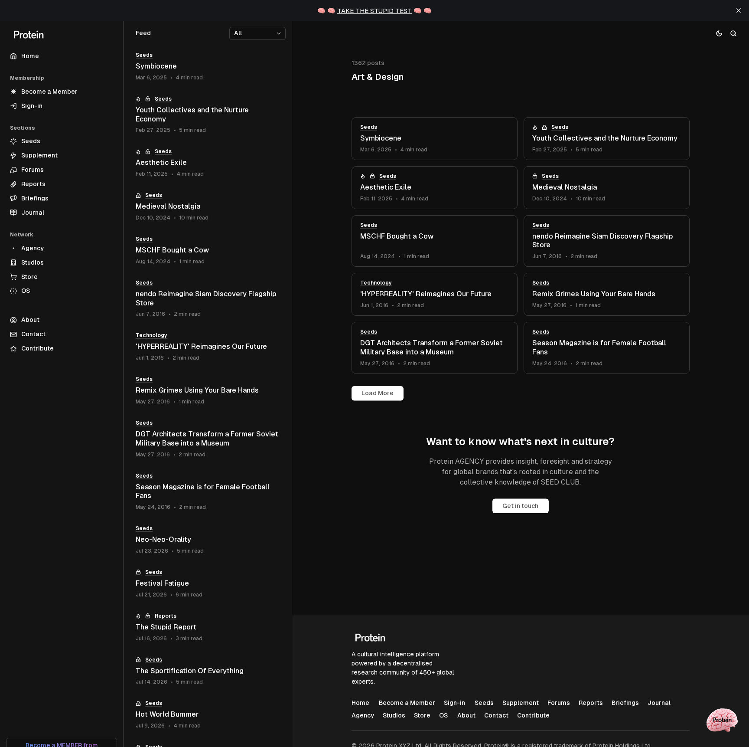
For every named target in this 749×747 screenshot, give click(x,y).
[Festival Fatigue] (208, 583)
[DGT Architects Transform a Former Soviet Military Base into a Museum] (435, 348)
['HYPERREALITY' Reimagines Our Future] (435, 294)
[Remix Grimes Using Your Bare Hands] (607, 294)
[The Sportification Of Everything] (208, 671)
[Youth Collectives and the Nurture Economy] (607, 138)
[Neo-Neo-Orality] (208, 540)
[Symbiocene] (435, 138)
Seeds (368, 127)
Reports (165, 616)
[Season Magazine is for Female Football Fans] (607, 348)
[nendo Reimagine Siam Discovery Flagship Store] (607, 241)
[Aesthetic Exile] (435, 187)
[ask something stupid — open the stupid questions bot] (722, 720)
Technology (376, 283)
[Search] (733, 33)
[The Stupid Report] (208, 627)
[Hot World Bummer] (208, 714)
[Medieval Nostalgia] (607, 187)
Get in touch (520, 505)
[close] (739, 10)
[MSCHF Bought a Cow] (435, 241)
